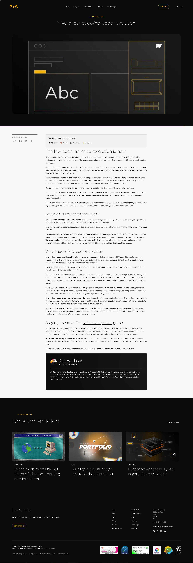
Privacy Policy (33, 554)
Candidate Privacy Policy (47, 554)
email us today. (128, 349)
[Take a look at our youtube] (165, 531)
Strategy (133, 288)
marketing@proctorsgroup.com (163, 527)
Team (113, 517)
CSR (132, 517)
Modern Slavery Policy (19, 554)
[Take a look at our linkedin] (161, 531)
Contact (134, 528)
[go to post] (38, 458)
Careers (100, 7)
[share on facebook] (20, 141)
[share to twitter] (31, 141)
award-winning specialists (83, 288)
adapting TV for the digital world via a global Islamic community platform (102, 237)
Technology (120, 288)
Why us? (76, 7)
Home (114, 510)
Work (67, 7)
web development (97, 322)
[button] (88, 6)
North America (136, 514)
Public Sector (135, 510)
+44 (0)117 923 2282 (159, 522)
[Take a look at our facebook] (154, 531)
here (101, 304)
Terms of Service (63, 554)
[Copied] (14, 141)
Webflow (71, 301)
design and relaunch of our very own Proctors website (71, 240)
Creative (111, 288)
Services (114, 525)
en (177, 7)
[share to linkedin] (26, 141)
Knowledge (111, 7)
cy (182, 7)
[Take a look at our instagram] (157, 531)
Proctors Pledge (117, 528)
